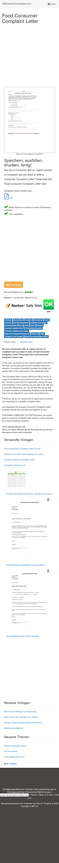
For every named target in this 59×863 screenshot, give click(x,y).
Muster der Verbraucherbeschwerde (17, 334)
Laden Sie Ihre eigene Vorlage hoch (14, 795)
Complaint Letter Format (14, 465)
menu (53, 4)
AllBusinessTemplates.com (16, 3)
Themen (34, 794)
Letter (47, 320)
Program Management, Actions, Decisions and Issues (29, 493)
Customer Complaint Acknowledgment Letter (23, 454)
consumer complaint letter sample (16, 331)
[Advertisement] (29, 54)
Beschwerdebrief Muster (13, 325)
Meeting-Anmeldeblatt (13, 728)
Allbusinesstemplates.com (12, 803)
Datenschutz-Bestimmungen (38, 792)
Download (15, 285)
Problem (40, 325)
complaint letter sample (38, 323)
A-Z (46, 794)
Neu (51, 794)
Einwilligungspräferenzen (14, 789)
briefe (33, 325)
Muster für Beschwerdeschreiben (36, 336)
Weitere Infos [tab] (10, 341)
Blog (41, 794)
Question (35, 334)
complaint (28, 320)
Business (8, 320)
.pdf (11, 197)
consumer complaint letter (14, 328)
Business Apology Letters (15, 745)
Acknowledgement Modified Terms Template (25, 565)
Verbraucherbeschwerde (33, 328)
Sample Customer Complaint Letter (19, 459)
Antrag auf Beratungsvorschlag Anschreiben (23, 722)
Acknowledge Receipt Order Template (22, 636)
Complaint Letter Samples (14, 336)
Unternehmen (18, 320)
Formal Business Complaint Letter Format (22, 448)
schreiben (8, 323)
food (15, 323)
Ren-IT (40, 803)
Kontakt (29, 789)
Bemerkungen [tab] (26, 341)
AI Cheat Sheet (10, 751)
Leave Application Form (14, 756)
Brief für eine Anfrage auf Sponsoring (20, 711)
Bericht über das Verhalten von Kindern (21, 717)
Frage (42, 334)
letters (26, 325)
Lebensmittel (23, 323)
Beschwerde (38, 320)
